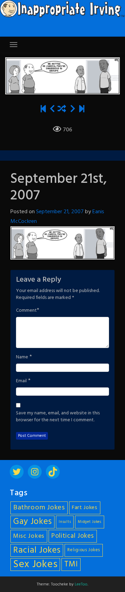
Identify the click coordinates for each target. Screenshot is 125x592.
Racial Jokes (36, 550)
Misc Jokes (28, 536)
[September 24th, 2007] (72, 110)
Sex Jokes (35, 564)
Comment (26, 310)
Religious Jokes (83, 550)
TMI (71, 564)
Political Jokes (72, 536)
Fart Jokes (85, 508)
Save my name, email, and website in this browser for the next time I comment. (58, 417)
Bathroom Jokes (39, 507)
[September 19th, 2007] (52, 110)
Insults (65, 522)
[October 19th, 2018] (81, 110)
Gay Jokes (32, 522)
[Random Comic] (62, 110)
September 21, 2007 (60, 211)
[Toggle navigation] (14, 44)
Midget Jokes (89, 522)
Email (21, 381)
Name (22, 357)
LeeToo (81, 584)
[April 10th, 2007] (43, 110)
